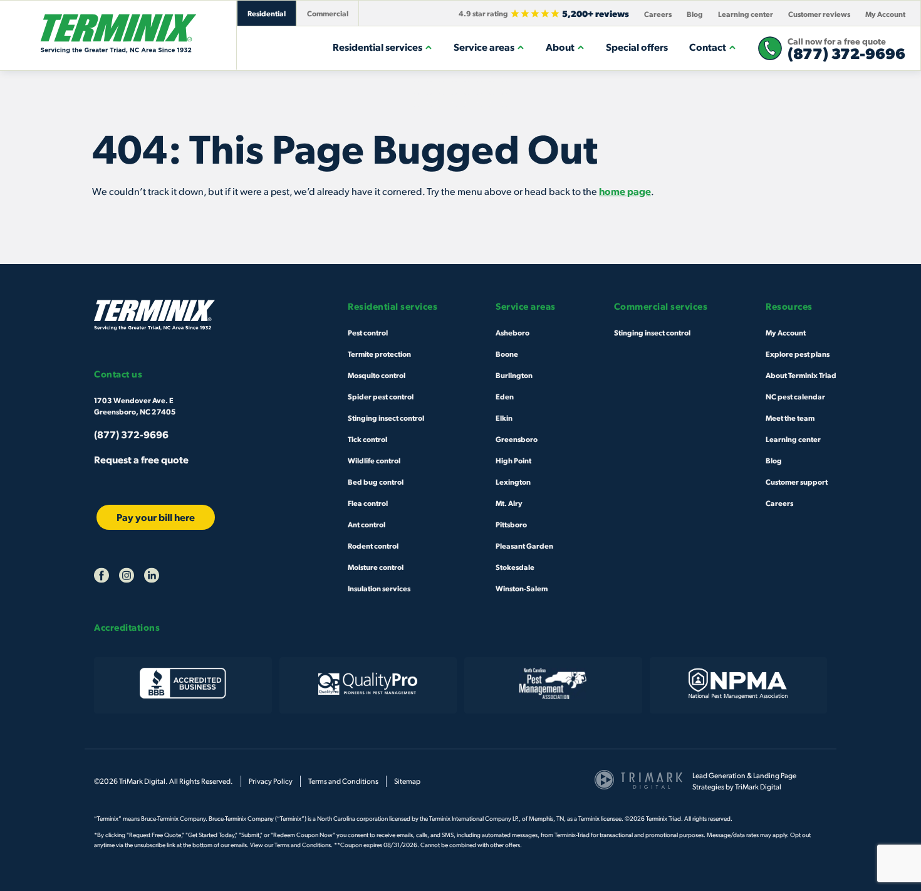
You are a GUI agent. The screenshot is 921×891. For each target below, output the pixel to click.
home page (625, 191)
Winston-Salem (522, 588)
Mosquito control (376, 375)
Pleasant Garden (524, 545)
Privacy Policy (271, 781)
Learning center (745, 14)
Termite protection (379, 354)
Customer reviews (819, 14)
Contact (707, 46)
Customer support (797, 482)
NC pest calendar (795, 396)
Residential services (377, 46)
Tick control (367, 439)
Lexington (513, 482)
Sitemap (407, 781)
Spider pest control (381, 396)
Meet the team (790, 418)
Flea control (368, 503)
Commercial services (661, 306)
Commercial (327, 13)
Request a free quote (141, 459)
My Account (885, 14)
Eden (505, 396)
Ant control (366, 524)
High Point (513, 460)
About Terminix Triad (801, 375)
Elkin (504, 418)
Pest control (368, 332)
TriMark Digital (758, 786)
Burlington (514, 375)
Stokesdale (515, 567)
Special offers (637, 46)
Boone (507, 354)
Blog (695, 14)
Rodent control (373, 545)
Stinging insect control (386, 418)
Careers (658, 14)
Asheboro (512, 332)
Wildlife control (374, 460)
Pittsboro (511, 524)
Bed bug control (375, 482)
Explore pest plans (798, 354)
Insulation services (379, 588)
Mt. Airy (509, 503)
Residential (266, 13)
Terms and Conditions (343, 781)
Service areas (484, 46)
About (560, 46)
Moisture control (375, 567)
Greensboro (517, 439)
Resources (789, 306)
